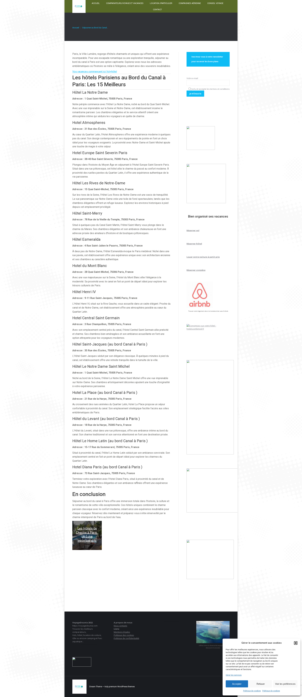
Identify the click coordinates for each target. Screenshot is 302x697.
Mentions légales (122, 632)
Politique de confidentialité (126, 638)
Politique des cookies (124, 635)
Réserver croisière (196, 270)
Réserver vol (193, 230)
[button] (295, 643)
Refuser (261, 684)
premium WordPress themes (122, 686)
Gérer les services (234, 675)
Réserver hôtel (194, 243)
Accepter (236, 684)
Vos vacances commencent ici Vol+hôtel (94, 71)
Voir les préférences (285, 684)
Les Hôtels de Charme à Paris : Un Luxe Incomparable (87, 534)
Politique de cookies (252, 691)
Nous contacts (120, 625)
